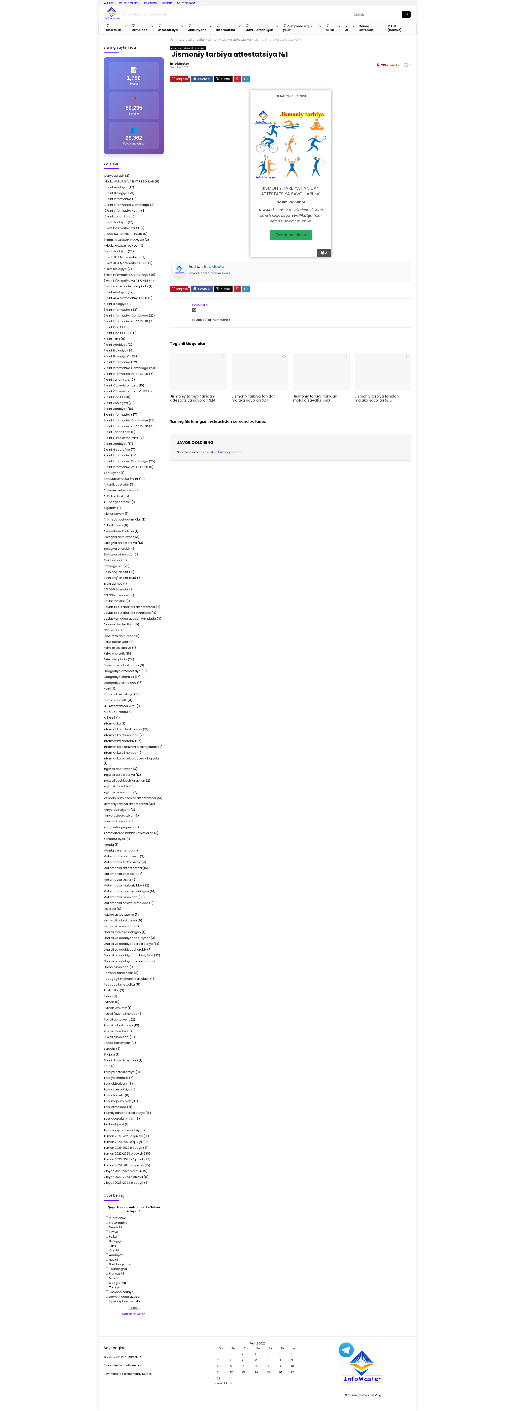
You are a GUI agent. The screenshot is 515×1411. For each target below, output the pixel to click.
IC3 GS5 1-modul (116, 712)
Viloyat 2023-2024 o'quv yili (123, 1182)
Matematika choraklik (119, 874)
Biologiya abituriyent (119, 537)
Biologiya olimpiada (118, 554)
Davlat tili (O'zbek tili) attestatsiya (129, 607)
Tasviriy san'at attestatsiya (124, 1113)
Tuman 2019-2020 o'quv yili (123, 1136)
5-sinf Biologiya (115, 269)
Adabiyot (116, 1255)
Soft (107, 1066)
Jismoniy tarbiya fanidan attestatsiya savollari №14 (192, 398)
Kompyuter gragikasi (119, 827)
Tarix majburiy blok (117, 1101)
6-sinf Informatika (117, 309)
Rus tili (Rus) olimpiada (120, 1013)
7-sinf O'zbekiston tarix (121, 385)
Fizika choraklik (114, 653)
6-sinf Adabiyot (115, 292)
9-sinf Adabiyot (115, 444)
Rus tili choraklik (115, 1031)
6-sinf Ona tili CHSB (118, 333)
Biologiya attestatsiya (120, 543)
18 (268, 1366)
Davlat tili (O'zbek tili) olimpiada (127, 613)
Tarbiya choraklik (116, 1078)
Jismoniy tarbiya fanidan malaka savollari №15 (377, 398)
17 (255, 1366)
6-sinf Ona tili (113, 327)
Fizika (113, 1236)
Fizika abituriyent (116, 642)
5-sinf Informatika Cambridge (126, 275)
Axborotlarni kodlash (119, 531)
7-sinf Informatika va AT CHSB (126, 374)
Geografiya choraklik (119, 677)
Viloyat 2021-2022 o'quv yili (123, 1171)
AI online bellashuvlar (119, 490)
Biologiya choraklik (117, 548)
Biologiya (115, 1241)
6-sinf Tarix (112, 339)
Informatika (112, 723)
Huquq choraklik (115, 700)
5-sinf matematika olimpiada (126, 286)
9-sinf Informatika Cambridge (126, 461)
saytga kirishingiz (219, 452)
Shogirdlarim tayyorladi (121, 1060)
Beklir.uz (167, 3)
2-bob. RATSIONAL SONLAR (123, 234)
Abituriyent (112, 473)
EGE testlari (112, 630)
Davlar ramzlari (115, 601)
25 (268, 1372)
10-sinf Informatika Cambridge (126, 205)
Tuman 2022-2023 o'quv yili (123, 1153)
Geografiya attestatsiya (122, 671)
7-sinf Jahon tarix (117, 379)
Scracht (109, 1048)
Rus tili (113, 1259)
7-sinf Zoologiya (116, 403)
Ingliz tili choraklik (116, 786)
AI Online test (114, 496)
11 (267, 1360)
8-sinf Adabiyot (115, 409)
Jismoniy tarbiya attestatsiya (229, 40)
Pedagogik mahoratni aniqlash (126, 979)
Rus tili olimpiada (116, 1037)
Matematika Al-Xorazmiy (122, 862)
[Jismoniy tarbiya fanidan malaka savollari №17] (260, 356)
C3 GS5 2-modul (116, 589)
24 (256, 1372)
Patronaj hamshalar (118, 973)
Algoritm (110, 508)
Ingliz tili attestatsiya (119, 775)
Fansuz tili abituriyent (119, 636)
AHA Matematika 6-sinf (121, 478)
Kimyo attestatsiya (118, 815)
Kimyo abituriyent (117, 809)
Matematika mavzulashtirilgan (126, 891)
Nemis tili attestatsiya (120, 920)
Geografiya (117, 1283)
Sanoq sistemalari (117, 1043)
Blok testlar (112, 560)
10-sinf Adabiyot (116, 187)
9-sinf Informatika (117, 455)
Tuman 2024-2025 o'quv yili (124, 1165)
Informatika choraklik (119, 741)
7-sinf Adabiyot (115, 344)
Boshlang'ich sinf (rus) (120, 578)
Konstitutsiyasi (115, 839)
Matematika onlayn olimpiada (126, 903)
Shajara (109, 1054)
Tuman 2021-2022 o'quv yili (123, 1148)
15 (231, 1366)
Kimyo (113, 1232)
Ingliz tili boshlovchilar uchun (124, 780)
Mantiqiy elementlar (118, 850)
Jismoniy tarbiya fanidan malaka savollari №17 (254, 398)
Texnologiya (118, 1269)
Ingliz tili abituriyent (118, 769)
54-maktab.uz (186, 3)
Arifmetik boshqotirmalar (122, 519)
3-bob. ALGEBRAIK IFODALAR (124, 240)
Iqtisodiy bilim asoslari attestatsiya (130, 798)
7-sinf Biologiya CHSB (119, 356)
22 (231, 1372)
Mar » (228, 1383)
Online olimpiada (116, 967)
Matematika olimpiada (121, 897)
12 (280, 1360)
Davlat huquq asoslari (125, 1296)
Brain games (113, 583)
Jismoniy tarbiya (121, 1292)
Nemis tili (115, 1227)
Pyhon (108, 996)
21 (218, 1372)
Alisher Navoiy (114, 513)
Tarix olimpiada (115, 1107)
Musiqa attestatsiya (119, 914)
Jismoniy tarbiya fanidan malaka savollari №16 (315, 398)
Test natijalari (114, 1124)
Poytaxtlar (111, 990)
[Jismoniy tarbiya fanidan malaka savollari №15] (383, 356)
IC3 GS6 (109, 717)
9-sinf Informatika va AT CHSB (126, 467)
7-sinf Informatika (117, 362)
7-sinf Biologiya (115, 350)
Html (107, 688)
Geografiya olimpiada (120, 682)
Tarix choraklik (114, 1095)
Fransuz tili (116, 1273)
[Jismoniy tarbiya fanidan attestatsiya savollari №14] (198, 356)
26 (280, 1372)
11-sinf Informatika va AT (121, 228)
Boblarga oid (113, 566)
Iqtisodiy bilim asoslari (125, 1301)
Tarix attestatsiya (117, 1089)
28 (218, 1378)
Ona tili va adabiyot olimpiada (126, 961)
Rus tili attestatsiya (118, 1025)
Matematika (118, 1222)
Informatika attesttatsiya (123, 729)
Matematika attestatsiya (123, 868)
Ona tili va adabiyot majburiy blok (128, 955)
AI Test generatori (117, 502)
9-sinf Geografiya (117, 449)
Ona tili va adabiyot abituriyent (127, 938)
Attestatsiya (113, 525)
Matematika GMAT (117, 879)
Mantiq (109, 844)
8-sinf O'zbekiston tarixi (121, 438)
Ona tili (114, 1250)
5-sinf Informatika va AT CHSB (126, 280)
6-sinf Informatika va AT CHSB (126, 321)
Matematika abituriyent (121, 856)
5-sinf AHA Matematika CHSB (125, 263)
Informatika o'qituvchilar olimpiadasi (130, 747)
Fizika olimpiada (115, 659)
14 (218, 1366)
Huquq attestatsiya (118, 694)
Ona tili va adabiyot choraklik (125, 949)
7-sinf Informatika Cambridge (126, 368)
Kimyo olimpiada (116, 821)
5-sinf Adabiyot (115, 251)
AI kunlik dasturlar (116, 484)
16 (243, 1366)
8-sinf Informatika (117, 414)
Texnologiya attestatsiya (122, 1130)
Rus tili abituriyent (117, 1019)
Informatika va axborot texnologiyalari (132, 758)
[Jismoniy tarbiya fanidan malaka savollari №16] (321, 356)
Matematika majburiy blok (123, 885)
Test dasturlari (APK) (119, 1118)
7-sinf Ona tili (113, 397)
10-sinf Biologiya (115, 193)
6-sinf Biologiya (115, 304)
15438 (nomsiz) (395, 28)
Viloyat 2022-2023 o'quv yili (123, 1177)
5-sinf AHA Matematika (121, 257)
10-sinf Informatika (117, 199)
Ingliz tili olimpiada (117, 792)
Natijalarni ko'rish (133, 1314)
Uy (171, 40)
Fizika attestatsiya (117, 648)
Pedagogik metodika (119, 984)
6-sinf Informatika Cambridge (126, 315)
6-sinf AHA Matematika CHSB (125, 298)
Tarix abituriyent (116, 1083)
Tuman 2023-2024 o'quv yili (123, 1159)
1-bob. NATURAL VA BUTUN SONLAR (129, 181)
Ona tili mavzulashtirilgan (122, 932)
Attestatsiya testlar (190, 40)
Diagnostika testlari (118, 624)
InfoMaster (150, 3)
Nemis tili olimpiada (118, 926)
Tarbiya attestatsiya (119, 1072)
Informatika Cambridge (121, 735)
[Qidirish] (406, 14)
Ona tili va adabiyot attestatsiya (128, 944)
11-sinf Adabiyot (115, 222)
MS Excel (110, 909)
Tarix (112, 1246)
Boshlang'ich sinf (116, 572)
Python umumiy (115, 1008)
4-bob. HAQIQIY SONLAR (121, 245)
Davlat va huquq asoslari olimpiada (130, 618)
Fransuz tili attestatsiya (121, 665)
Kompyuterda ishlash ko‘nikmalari (128, 833)
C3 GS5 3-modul (116, 595)
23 (243, 1372)
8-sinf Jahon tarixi (117, 432)
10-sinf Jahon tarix (117, 216)
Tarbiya (114, 1287)
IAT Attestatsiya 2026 (120, 706)
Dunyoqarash (114, 175)
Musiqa (114, 1278)
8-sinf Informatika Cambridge (126, 420)
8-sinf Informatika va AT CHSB (126, 426)
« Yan (218, 1383)
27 (292, 1372)
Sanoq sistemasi (366, 28)
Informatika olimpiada (120, 752)
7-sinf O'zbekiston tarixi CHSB (125, 391)
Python (109, 1002)
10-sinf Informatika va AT (122, 210)
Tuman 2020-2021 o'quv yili (123, 1142)
